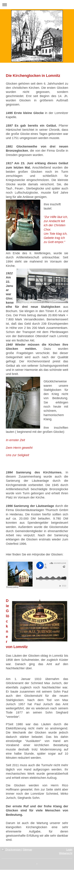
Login (69, 849)
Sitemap (27, 849)
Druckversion (13, 849)
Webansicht (65, 853)
